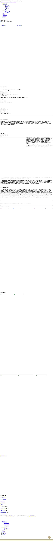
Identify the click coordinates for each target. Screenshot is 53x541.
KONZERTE (5, 10)
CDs (3, 13)
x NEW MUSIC (7, 6)
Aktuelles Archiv (7, 11)
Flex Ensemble (3, 25)
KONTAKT (5, 15)
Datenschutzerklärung (10, 515)
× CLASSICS (7, 5)
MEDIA (4, 14)
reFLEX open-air (9, 22)
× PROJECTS (5, 4)
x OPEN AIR (7, 8)
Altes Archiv (7, 12)
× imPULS (6, 7)
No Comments (19, 25)
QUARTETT (5, 3)
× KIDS (6, 9)
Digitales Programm (3, 22)
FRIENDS (4, 16)
